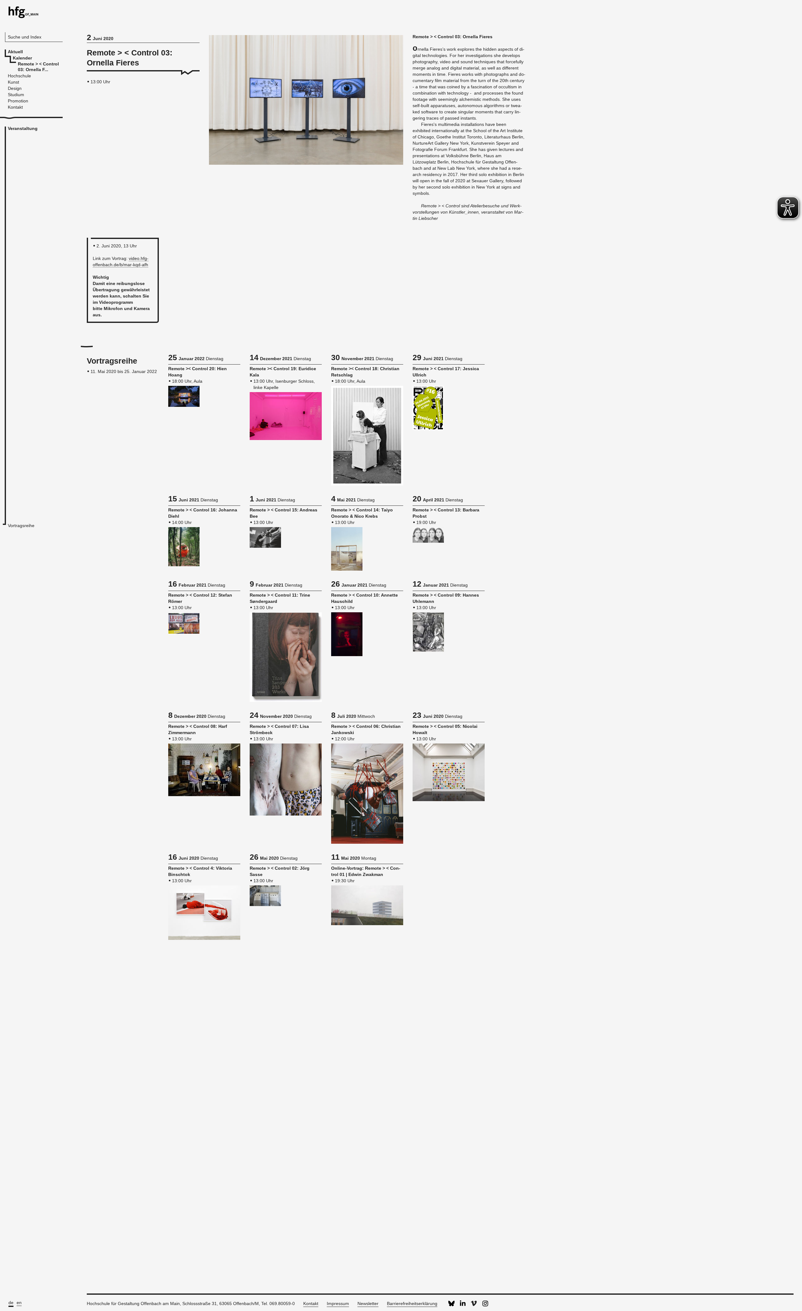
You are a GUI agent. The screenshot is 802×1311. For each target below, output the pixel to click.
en (19, 1302)
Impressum (338, 1303)
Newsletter (367, 1303)
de (10, 1302)
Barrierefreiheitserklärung (412, 1303)
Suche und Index (24, 36)
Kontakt (310, 1303)
